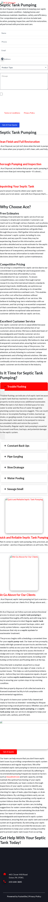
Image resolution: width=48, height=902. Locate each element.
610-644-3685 (15, 882)
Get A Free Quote (9, 125)
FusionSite (22, 896)
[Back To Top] (44, 898)
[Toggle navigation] (45, 2)
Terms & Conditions (12, 113)
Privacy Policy (29, 113)
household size (13, 776)
